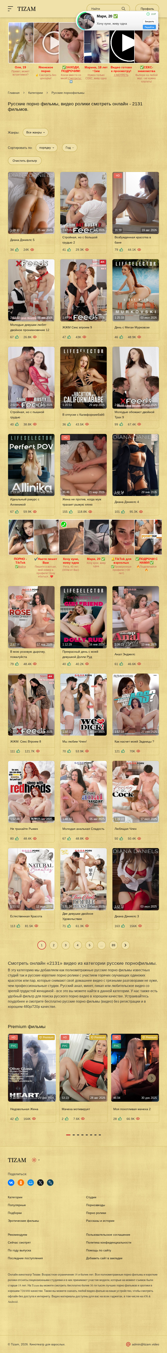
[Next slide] (151, 1078)
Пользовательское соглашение (108, 1234)
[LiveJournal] (50, 1182)
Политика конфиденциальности (108, 1242)
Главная (14, 92)
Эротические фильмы (23, 1220)
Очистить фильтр (25, 160)
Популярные (17, 1205)
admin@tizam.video (145, 1344)
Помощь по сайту (98, 1250)
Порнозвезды (95, 1205)
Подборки (15, 1213)
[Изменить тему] (36, 1160)
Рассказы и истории (100, 1220)
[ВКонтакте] (11, 1182)
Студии (91, 1197)
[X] (40, 1182)
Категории (35, 92)
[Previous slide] (15, 1078)
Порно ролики (96, 1213)
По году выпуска (19, 1250)
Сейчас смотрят (19, 1242)
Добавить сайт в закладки (104, 1258)
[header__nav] (10, 8)
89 (113, 945)
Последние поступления (25, 1258)
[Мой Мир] (30, 1182)
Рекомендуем (17, 1234)
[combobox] (35, 132)
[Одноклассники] (21, 1182)
